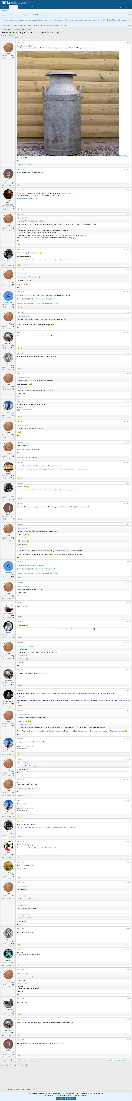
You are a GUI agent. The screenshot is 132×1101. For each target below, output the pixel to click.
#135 (128, 463)
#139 (128, 562)
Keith (20, 158)
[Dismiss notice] (129, 15)
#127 (128, 292)
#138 (128, 524)
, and (28, 457)
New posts (4, 10)
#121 (128, 43)
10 (27, 39)
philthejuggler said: (24, 724)
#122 (128, 169)
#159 (128, 1019)
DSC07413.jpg (123, 156)
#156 (128, 949)
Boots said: (21, 218)
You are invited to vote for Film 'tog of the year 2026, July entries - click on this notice (30, 15)
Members (43, 7)
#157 (128, 970)
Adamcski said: (22, 316)
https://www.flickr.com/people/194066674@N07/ (44, 303)
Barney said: (21, 528)
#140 (128, 582)
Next (32, 39)
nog (4, 35)
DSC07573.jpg (23, 450)
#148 (128, 759)
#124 (128, 214)
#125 (128, 249)
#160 (128, 1040)
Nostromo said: (22, 378)
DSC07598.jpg (23, 789)
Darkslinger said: (23, 915)
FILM (55, 848)
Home (4, 7)
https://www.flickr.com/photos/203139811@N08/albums (38, 298)
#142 (128, 622)
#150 (128, 800)
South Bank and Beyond (32, 848)
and (25, 164)
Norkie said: (21, 656)
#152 (128, 841)
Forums (13, 7)
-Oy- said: (21, 274)
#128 (128, 312)
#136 (128, 483)
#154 (128, 882)
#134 (128, 442)
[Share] (125, 43)
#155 (128, 929)
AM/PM (50, 848)
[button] (8, 7)
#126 (128, 270)
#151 (128, 821)
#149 (128, 779)
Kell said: (21, 905)
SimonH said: (22, 426)
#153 (128, 862)
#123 (128, 190)
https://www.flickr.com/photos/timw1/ (27, 198)
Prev (5, 39)
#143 (128, 642)
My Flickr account (22, 411)
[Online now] (8, 178)
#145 (128, 690)
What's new (23, 7)
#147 (128, 738)
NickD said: (21, 983)
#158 (128, 999)
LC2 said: (21, 228)
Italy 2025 (44, 848)
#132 (128, 401)
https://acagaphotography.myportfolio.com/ (41, 300)
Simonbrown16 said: (24, 646)
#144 (128, 670)
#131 (128, 374)
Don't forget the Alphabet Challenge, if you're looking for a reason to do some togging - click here (34, 25)
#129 (128, 333)
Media (34, 7)
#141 (128, 603)
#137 (128, 504)
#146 (128, 711)
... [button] (24, 39)
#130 (128, 353)
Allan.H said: (22, 387)
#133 (128, 422)
